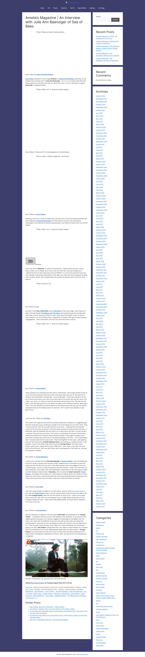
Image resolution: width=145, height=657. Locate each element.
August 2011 (100, 486)
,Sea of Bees (49, 596)
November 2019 (101, 204)
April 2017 (99, 293)
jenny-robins (100, 587)
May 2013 (99, 427)
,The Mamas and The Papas (76, 596)
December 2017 (101, 270)
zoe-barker (99, 645)
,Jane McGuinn (39, 591)
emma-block (100, 558)
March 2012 (100, 466)
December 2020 (101, 167)
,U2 (36, 598)
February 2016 (101, 332)
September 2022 (101, 107)
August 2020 (100, 178)
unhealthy (68, 83)
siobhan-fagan (101, 637)
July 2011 (99, 489)
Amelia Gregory (38, 583)
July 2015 (99, 352)
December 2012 (101, 441)
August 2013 (100, 418)
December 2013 (101, 407)
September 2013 (101, 415)
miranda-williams (102, 609)
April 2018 (99, 258)
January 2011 (100, 506)
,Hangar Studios (70, 589)
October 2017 (100, 275)
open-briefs (100, 625)
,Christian (37, 589)
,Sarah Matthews (38, 596)
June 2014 (99, 389)
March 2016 (100, 330)
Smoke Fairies (39, 493)
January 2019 (100, 233)
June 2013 (99, 424)
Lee (37, 307)
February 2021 (101, 161)
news (98, 620)
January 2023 (100, 96)
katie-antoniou (101, 593)
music (55, 8)
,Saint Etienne (75, 594)
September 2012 (101, 449)
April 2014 (99, 395)
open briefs (82, 8)
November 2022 (101, 101)
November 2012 (101, 444)
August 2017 (100, 281)
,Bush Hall (53, 587)
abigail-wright (100, 522)
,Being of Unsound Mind (41, 587)
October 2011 (100, 481)
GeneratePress (83, 654)
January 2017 (100, 301)
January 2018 (100, 267)
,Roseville (57, 594)
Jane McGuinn (41, 510)
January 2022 (100, 130)
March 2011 (100, 501)
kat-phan (99, 590)
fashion (64, 8)
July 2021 (99, 147)
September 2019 (101, 210)
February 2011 (100, 504)
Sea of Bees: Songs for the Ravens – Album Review (47, 607)
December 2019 (101, 201)
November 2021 (101, 136)
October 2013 (100, 412)
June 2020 (99, 184)
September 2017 (101, 278)
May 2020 (99, 187)
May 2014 (99, 392)
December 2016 (101, 304)
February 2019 (101, 230)
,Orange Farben (47, 594)
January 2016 (100, 335)
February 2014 (101, 401)
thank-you (99, 640)
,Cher (31, 589)
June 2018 (99, 253)
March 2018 (100, 261)
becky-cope (100, 534)
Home (42, 8)
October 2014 (100, 378)
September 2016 (101, 312)
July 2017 (99, 284)
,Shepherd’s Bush (60, 596)
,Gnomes (61, 589)
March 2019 (100, 227)
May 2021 (99, 153)
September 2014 (101, 381)
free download (46, 579)
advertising (100, 525)
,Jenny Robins (49, 591)
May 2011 (99, 495)
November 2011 (101, 478)
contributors (100, 545)
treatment (64, 81)
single (98, 634)
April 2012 (99, 464)
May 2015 (99, 358)
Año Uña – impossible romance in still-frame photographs (49, 620)
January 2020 (100, 198)
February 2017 (101, 298)
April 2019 (99, 224)
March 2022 (100, 124)
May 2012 (99, 461)
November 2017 (101, 273)
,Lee (84, 591)
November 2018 (101, 238)
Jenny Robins (41, 214)
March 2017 (100, 295)
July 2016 (99, 318)
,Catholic (78, 587)
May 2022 (99, 119)
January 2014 (100, 404)
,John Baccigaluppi (61, 591)
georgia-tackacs (101, 576)
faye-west (99, 567)
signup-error (100, 631)
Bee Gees (57, 311)
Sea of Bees (30, 79)
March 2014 (100, 398)
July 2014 (99, 387)
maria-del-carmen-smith (104, 606)
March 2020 (100, 193)
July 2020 (99, 181)
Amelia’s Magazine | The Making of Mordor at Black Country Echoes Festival (107, 48)
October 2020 (100, 173)
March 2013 (100, 432)
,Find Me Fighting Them (49, 589)
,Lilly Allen (29, 594)
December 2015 (101, 338)
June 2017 (99, 287)
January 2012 (100, 472)
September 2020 (101, 176)
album (98, 528)
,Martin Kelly (37, 594)
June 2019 (99, 218)
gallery (92, 8)
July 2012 (99, 455)
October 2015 (100, 344)
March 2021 (100, 159)
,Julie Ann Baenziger (75, 591)
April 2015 (99, 361)
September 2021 (101, 141)
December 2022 (101, 99)
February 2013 (101, 435)
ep (97, 561)
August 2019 (100, 213)
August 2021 (100, 144)
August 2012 (100, 452)
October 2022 (100, 104)
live (97, 603)
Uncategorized (101, 643)
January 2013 (100, 438)
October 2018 (100, 241)
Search (98, 16)
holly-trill (99, 581)
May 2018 (99, 255)
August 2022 (100, 110)
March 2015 (100, 364)
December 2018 (101, 235)
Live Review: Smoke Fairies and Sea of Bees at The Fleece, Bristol (52, 609)
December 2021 (101, 133)
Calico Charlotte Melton (44, 74)
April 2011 (99, 498)
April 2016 (99, 327)
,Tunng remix (30, 598)
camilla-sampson (101, 536)
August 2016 (100, 315)
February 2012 (101, 469)
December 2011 (101, 475)
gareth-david (100, 573)
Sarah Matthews (42, 457)
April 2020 (99, 190)
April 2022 (99, 121)
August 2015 (100, 350)
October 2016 (100, 310)
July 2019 (99, 216)
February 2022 (101, 127)
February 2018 (101, 264)
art (49, 8)
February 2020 (101, 196)
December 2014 (101, 372)
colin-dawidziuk (101, 539)
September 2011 (101, 484)
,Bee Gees (29, 587)
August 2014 (100, 384)
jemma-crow (100, 584)
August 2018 (100, 247)
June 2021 (99, 150)
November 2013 (101, 409)
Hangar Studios (67, 461)
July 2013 (99, 421)
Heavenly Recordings (66, 79)
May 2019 (99, 221)
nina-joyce (99, 623)
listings (101, 8)
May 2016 (99, 324)
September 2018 (101, 244)
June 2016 (99, 321)
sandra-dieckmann (102, 628)
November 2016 (101, 307)
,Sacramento (65, 594)
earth (72, 8)
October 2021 (100, 139)
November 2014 (101, 375)
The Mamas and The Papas (50, 313)
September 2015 (101, 347)
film (97, 570)
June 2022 (99, 116)
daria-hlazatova (101, 553)
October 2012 (100, 447)
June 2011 (99, 492)
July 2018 (99, 250)
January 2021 (100, 164)
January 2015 (100, 370)
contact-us (99, 542)
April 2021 (99, 156)
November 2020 (101, 170)
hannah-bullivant (101, 578)
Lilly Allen (46, 418)
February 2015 (101, 367)
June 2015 (99, 355)
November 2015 (101, 341)
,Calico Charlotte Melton (66, 587)
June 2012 (99, 458)
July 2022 (99, 113)
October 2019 (100, 207)
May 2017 (99, 290)
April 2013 (99, 429)
